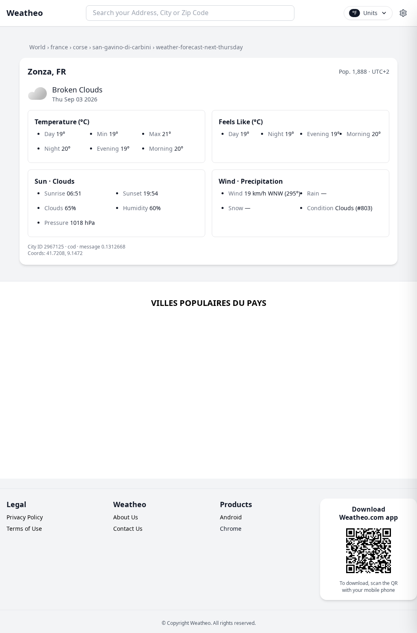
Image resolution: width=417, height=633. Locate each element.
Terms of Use (24, 528)
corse (80, 47)
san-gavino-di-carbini (121, 47)
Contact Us (128, 528)
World (37, 47)
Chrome (230, 528)
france (59, 47)
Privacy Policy (25, 517)
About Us (125, 517)
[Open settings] (403, 13)
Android (231, 517)
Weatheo (25, 12)
